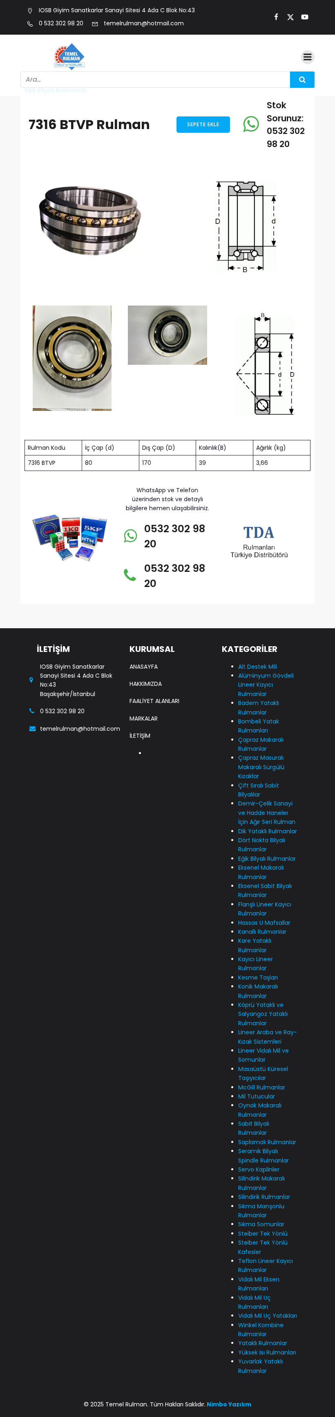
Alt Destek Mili (257, 667)
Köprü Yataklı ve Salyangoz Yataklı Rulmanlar (263, 1014)
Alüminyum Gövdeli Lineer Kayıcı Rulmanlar (266, 685)
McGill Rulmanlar (261, 1087)
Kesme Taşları (258, 977)
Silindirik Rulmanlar (264, 1197)
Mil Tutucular (256, 1096)
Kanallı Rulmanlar (262, 932)
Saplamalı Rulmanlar (267, 1142)
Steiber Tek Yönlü (263, 1234)
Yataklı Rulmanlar (262, 1343)
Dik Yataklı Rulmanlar (267, 831)
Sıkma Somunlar (261, 1224)
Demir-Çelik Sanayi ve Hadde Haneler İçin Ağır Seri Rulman (266, 812)
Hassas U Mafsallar (264, 923)
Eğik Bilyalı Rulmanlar (267, 859)
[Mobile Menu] (308, 57)
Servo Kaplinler (258, 1169)
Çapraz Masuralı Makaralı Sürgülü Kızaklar (261, 767)
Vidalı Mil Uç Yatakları (267, 1316)
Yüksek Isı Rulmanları (267, 1352)
